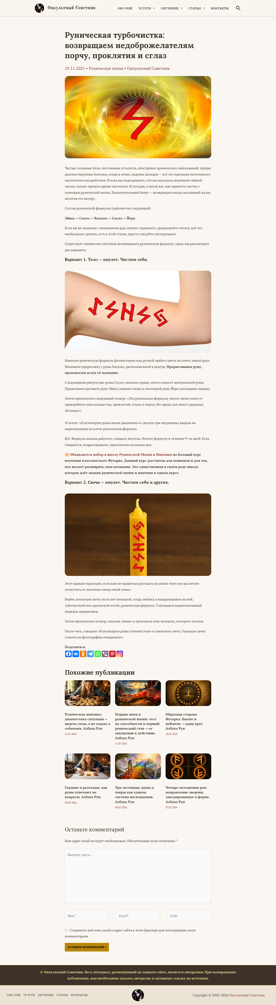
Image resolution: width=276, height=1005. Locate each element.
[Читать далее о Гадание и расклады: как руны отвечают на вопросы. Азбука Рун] (87, 766)
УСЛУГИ (144, 8)
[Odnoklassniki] (83, 654)
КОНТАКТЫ (220, 8)
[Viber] (105, 654)
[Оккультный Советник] (138, 995)
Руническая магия (106, 68)
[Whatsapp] (97, 654)
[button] (238, 8)
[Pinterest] (112, 654)
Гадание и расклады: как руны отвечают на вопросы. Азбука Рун (86, 792)
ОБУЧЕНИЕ (170, 8)
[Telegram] (90, 654)
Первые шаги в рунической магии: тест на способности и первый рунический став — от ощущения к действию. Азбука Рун (137, 726)
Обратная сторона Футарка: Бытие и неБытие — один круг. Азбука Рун (184, 721)
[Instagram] (119, 654)
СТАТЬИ (195, 8)
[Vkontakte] (75, 654)
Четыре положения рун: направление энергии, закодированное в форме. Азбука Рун (188, 794)
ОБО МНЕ (125, 8)
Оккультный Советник (72, 8)
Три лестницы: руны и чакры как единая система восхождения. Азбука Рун (134, 794)
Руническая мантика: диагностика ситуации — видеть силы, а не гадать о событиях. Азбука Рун (87, 721)
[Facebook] (68, 654)
